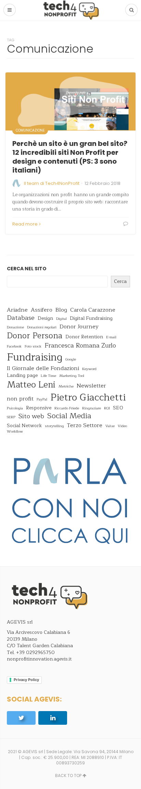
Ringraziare (91, 408)
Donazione (15, 327)
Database (21, 318)
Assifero (41, 310)
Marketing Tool (71, 376)
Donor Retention (84, 337)
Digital (61, 319)
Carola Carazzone (92, 310)
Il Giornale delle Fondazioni (43, 368)
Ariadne (17, 310)
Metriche (66, 386)
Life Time (48, 376)
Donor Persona (34, 336)
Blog (61, 310)
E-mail (111, 337)
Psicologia (15, 408)
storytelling (54, 426)
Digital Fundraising (91, 318)
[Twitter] (21, 718)
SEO (118, 408)
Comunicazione (30, 130)
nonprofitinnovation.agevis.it (39, 659)
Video (122, 426)
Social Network (24, 425)
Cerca (120, 281)
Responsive (38, 408)
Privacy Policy (26, 679)
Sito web (31, 416)
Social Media (69, 416)
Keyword (89, 369)
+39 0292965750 (35, 652)
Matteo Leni (31, 385)
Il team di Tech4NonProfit (51, 183)
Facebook (14, 346)
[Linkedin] (52, 718)
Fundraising (34, 357)
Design (45, 318)
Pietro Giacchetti (88, 397)
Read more (25, 224)
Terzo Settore (84, 425)
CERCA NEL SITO (27, 269)
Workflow (15, 431)
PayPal (42, 399)
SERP (11, 417)
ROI (107, 408)
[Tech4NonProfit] (70, 10)
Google (70, 359)
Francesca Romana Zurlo (80, 345)
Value (110, 426)
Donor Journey (79, 326)
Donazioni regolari (41, 327)
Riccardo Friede (66, 408)
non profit (20, 399)
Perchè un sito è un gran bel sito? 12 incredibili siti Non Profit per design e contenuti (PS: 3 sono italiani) (69, 157)
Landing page (22, 375)
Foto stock (33, 346)
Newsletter (91, 386)
